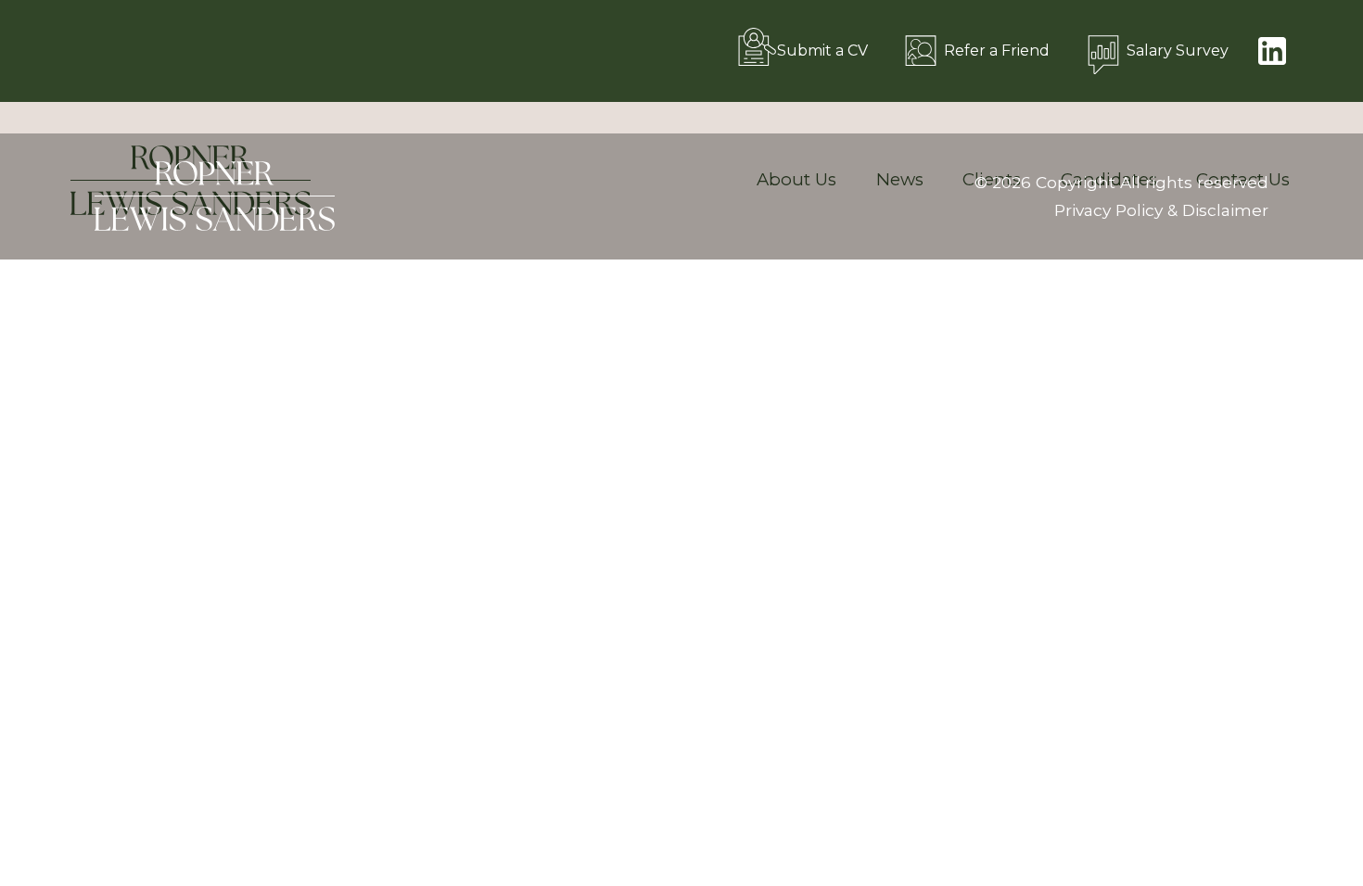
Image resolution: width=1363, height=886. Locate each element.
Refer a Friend (997, 50)
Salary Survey (1178, 50)
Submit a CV (822, 50)
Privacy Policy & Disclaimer (1161, 210)
